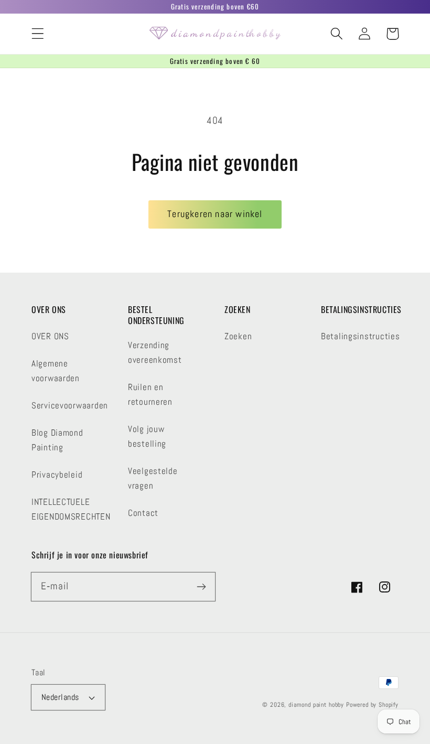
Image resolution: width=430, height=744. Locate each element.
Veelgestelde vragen (153, 478)
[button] (38, 34)
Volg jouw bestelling (147, 436)
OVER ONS (50, 336)
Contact (143, 513)
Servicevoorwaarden (69, 405)
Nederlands (60, 697)
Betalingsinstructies (360, 336)
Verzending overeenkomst (155, 352)
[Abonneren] (201, 586)
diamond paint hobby (316, 704)
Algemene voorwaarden (55, 371)
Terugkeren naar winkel (214, 214)
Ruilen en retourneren (150, 394)
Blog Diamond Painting (57, 440)
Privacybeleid (56, 474)
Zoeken (238, 336)
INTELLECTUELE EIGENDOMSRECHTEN (71, 509)
